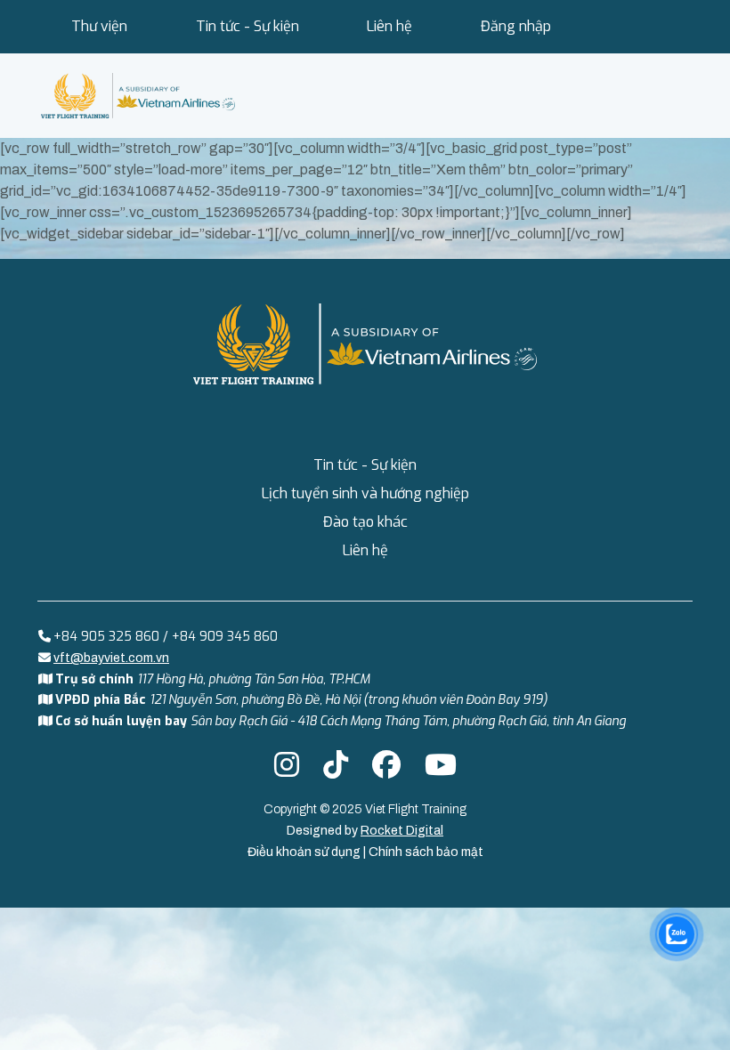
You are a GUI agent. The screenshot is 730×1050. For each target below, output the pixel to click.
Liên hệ (389, 26)
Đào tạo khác (365, 522)
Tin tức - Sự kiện (247, 26)
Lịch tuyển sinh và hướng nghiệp (365, 493)
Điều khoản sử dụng (305, 852)
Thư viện (99, 26)
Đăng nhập (516, 26)
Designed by (365, 830)
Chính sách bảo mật (426, 852)
